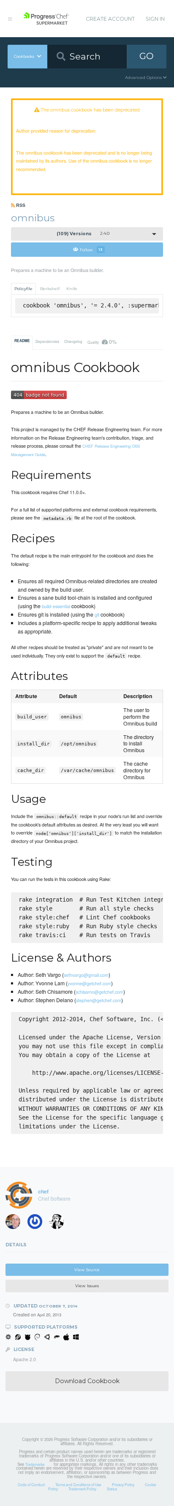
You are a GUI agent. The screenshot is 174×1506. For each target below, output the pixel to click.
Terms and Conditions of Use (78, 1484)
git (97, 614)
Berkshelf (50, 288)
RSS (20, 205)
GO (146, 56)
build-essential (56, 606)
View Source (87, 1269)
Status (112, 1488)
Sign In (155, 19)
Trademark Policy (82, 1488)
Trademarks (34, 1464)
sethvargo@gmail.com (86, 974)
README (22, 340)
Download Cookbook (87, 1381)
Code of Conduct (31, 1484)
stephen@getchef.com (98, 1000)
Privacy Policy (123, 1484)
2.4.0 (83, 234)
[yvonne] (59, 1223)
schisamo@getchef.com (99, 991)
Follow (91, 249)
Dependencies (47, 341)
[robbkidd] (15, 1223)
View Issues (87, 1285)
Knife (71, 288)
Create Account (110, 19)
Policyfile (23, 288)
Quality (101, 341)
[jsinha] (37, 1223)
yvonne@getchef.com (89, 983)
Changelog (73, 341)
